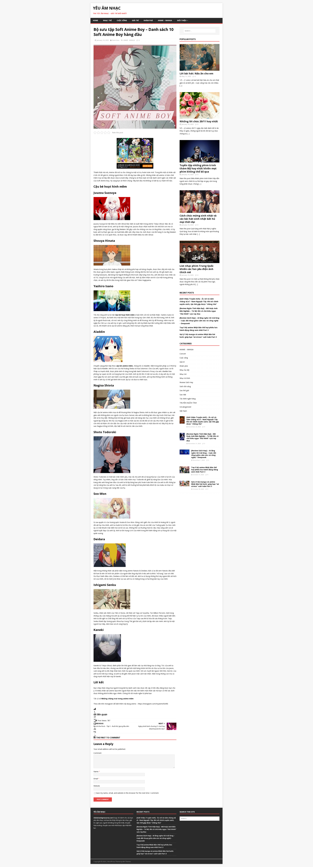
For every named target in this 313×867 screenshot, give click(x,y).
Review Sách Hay (186, 382)
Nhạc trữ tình (185, 378)
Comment (97, 753)
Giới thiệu (181, 20)
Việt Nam (183, 411)
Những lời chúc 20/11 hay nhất (199, 121)
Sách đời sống (185, 386)
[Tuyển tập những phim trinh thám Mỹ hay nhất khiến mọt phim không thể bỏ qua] (199, 161)
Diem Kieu (115, 40)
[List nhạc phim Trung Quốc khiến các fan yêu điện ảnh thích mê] (199, 261)
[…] (181, 85)
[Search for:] (200, 31)
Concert (183, 354)
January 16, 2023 (103, 40)
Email (96, 778)
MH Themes (127, 862)
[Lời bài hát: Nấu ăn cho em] (199, 69)
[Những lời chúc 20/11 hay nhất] (199, 117)
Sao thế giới (184, 390)
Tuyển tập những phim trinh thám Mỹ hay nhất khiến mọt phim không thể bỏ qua (198, 168)
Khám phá (148, 20)
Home (95, 20)
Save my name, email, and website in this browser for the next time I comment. (127, 793)
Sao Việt (183, 394)
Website (97, 786)
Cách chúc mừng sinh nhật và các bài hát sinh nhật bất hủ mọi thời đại (198, 219)
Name (96, 771)
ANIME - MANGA (129, 40)
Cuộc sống (122, 20)
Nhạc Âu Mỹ (184, 370)
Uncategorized (185, 407)
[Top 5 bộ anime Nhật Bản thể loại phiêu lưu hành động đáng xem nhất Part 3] (184, 472)
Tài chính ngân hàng (188, 398)
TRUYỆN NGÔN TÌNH (188, 403)
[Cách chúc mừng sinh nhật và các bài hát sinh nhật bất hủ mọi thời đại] (199, 211)
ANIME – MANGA (165, 20)
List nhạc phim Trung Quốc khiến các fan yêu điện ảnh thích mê (196, 269)
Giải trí (135, 20)
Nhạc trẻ (107, 20)
